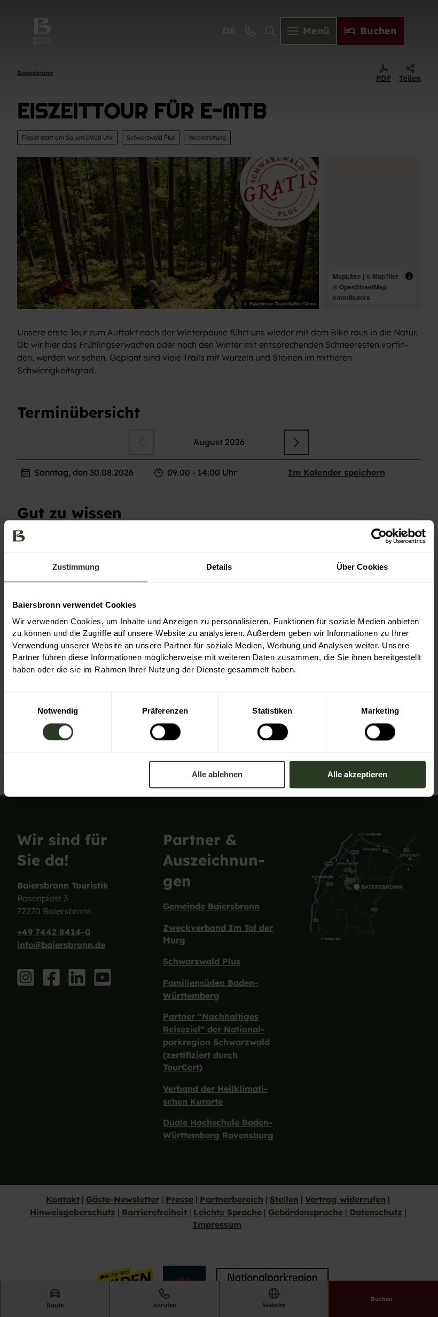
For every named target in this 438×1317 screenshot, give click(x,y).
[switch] (165, 731)
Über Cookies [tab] (362, 566)
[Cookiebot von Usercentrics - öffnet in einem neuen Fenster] (379, 536)
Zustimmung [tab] (76, 566)
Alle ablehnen (217, 774)
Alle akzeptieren (357, 774)
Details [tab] (219, 566)
